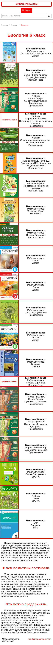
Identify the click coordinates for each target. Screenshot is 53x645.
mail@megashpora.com (39, 639)
